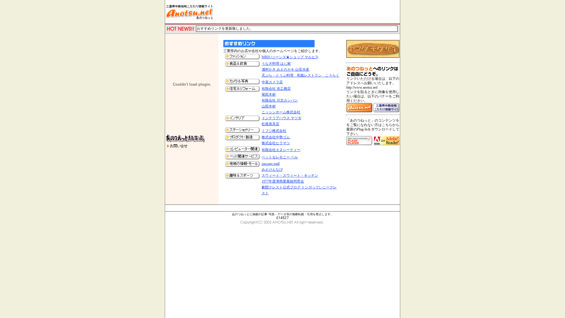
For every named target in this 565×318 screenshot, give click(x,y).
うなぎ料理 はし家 (276, 64)
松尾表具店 (270, 124)
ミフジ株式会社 (274, 131)
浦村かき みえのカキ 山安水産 (285, 69)
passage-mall (271, 164)
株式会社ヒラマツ (276, 143)
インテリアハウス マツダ (281, 118)
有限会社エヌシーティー (281, 150)
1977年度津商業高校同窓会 (283, 181)
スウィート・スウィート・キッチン (290, 175)
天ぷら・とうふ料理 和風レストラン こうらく (300, 75)
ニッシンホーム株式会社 (281, 112)
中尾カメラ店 (272, 82)
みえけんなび (272, 170)
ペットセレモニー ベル (280, 157)
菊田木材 (269, 94)
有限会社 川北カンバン (280, 100)
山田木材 (269, 106)
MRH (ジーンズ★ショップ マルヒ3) (290, 57)
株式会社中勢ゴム (276, 137)
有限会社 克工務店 (276, 89)
